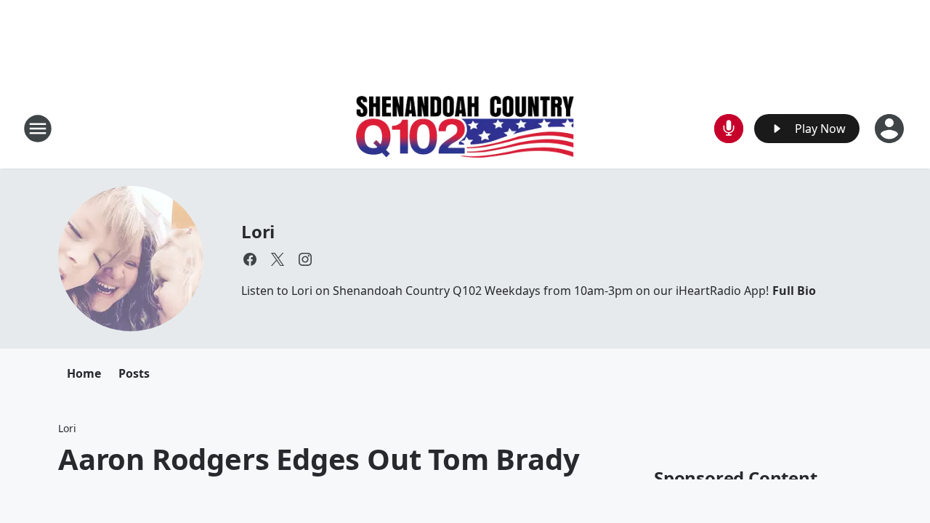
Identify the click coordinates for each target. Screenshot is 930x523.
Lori (258, 231)
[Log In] (891, 128)
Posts (134, 373)
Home (84, 373)
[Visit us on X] (277, 259)
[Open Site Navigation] (37, 128)
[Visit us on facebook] (250, 259)
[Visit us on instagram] (305, 259)
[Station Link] (465, 128)
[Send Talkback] (728, 128)
